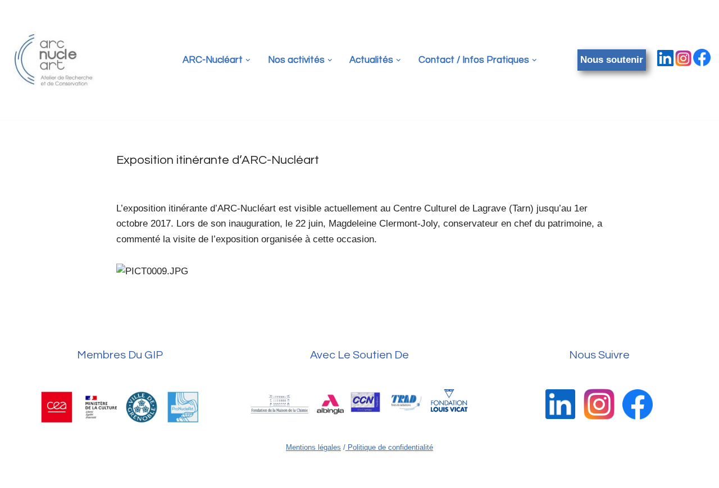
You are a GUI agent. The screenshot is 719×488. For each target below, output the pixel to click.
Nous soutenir (611, 59)
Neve (19, 473)
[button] (248, 60)
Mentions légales (313, 447)
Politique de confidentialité (389, 447)
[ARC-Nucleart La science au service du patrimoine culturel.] (53, 60)
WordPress (118, 473)
